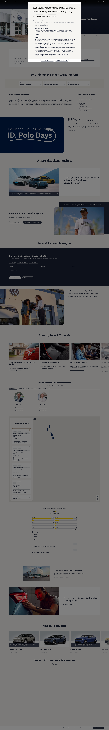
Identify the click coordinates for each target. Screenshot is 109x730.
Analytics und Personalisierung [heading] (41, 28)
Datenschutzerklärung (52, 14)
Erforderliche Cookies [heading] (39, 20)
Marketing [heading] (37, 37)
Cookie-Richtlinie (39, 14)
